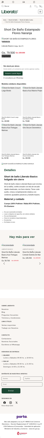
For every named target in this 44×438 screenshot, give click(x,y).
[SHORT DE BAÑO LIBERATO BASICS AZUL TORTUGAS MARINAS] (8, 245)
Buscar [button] (7, 6)
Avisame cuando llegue (13, 73)
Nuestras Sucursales (10, 341)
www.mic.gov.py (34, 429)
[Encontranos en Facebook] (5, 402)
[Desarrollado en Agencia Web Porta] (22, 417)
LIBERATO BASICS (7, 249)
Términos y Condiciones (11, 318)
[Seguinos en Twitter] (17, 402)
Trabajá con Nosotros (10, 328)
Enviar (11, 391)
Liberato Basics (7, 46)
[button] (4, 263)
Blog (3, 312)
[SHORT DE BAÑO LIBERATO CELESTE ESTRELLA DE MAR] (29, 245)
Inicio (4, 20)
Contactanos (6, 338)
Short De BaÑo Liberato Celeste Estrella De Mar (32, 253)
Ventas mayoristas (9, 325)
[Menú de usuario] (30, 6)
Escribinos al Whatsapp (11, 344)
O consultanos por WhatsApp (13, 78)
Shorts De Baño (13, 20)
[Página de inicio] (10, 11)
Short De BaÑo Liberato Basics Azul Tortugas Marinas (11, 254)
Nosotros (5, 309)
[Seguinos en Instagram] (11, 402)
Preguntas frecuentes (10, 315)
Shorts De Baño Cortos (26, 20)
